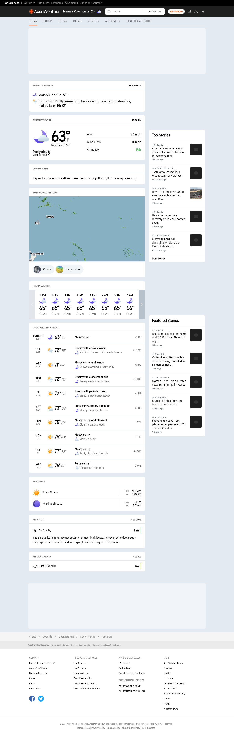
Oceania (47, 637)
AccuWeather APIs (83, 678)
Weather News (171, 709)
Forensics (57, 3)
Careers (33, 678)
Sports (167, 698)
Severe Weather (171, 688)
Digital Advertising (38, 673)
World (32, 637)
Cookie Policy (114, 728)
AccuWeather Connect (84, 683)
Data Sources (148, 728)
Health (167, 673)
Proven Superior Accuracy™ (42, 663)
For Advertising (81, 673)
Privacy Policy (98, 728)
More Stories (158, 258)
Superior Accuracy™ (91, 3)
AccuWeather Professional (132, 690)
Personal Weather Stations (87, 688)
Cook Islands (66, 637)
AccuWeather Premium (130, 685)
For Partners (80, 668)
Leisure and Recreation (175, 683)
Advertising (71, 3)
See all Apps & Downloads (132, 673)
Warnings (29, 3)
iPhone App (124, 663)
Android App (125, 668)
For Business (11, 3)
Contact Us (34, 688)
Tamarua (106, 637)
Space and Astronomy (174, 693)
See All (137, 556)
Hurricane (168, 678)
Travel (167, 703)
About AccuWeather (39, 668)
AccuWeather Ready (173, 663)
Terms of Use (83, 728)
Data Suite (43, 3)
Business (168, 668)
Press (32, 683)
